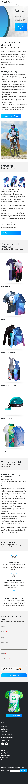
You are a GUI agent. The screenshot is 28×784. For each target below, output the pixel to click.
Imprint (3, 750)
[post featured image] (14, 270)
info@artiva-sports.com (7, 737)
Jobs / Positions (5, 757)
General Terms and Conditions (8, 753)
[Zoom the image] (14, 689)
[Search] (17, 5)
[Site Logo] (8, 2)
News (2, 759)
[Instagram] (6, 743)
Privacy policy (4, 752)
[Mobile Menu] (2, 2)
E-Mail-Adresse (5, 770)
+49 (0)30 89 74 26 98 (6, 734)
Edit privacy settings (6, 755)
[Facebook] (2, 743)
